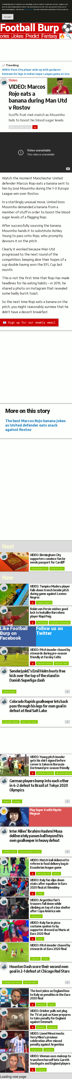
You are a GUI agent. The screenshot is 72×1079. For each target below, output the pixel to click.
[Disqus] (36, 489)
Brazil (7, 801)
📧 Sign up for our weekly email (29, 322)
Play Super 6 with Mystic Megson (45, 811)
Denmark (41, 1027)
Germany (17, 801)
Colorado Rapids (11, 722)
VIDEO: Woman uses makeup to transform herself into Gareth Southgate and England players (50, 1059)
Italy (40, 894)
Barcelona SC (44, 874)
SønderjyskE (9, 692)
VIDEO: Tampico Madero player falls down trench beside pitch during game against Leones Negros (50, 591)
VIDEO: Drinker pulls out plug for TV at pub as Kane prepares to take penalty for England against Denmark (50, 1016)
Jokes (17, 36)
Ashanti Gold (10, 852)
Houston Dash (30, 982)
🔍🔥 (66, 36)
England (35, 959)
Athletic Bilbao (45, 773)
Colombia (49, 1050)
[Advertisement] (36, 50)
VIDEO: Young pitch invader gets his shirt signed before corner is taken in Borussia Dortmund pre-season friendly (49, 762)
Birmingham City (39, 569)
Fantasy (49, 36)
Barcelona (42, 623)
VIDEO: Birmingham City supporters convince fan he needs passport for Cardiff (47, 558)
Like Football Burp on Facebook (14, 634)
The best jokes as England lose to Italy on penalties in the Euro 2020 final (50, 994)
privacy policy (28, 9)
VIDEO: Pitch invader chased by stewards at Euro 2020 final (50, 947)
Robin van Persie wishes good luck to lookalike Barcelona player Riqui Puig (49, 612)
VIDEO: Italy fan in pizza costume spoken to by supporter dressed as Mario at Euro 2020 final (49, 928)
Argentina (36, 916)
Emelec (56, 874)
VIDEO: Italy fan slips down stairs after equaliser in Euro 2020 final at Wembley (48, 883)
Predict (32, 36)
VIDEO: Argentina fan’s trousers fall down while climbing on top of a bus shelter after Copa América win (50, 905)
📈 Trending (10, 65)
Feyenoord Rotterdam (59, 623)
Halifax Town (61, 663)
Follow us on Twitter (49, 631)
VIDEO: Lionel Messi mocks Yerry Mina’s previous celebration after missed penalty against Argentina (47, 1038)
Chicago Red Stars (12, 982)
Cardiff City (57, 569)
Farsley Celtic (44, 663)
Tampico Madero (44, 603)
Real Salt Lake (29, 722)
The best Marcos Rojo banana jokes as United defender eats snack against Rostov (35, 425)
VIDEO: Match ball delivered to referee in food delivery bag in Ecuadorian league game (49, 863)
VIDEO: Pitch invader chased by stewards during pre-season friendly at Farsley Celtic (50, 653)
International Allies (30, 852)
